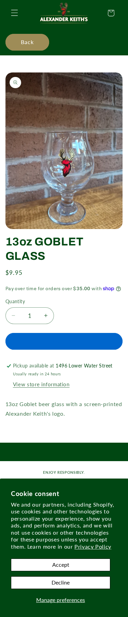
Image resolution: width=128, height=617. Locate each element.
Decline (61, 582)
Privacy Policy (92, 546)
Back (27, 42)
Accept (60, 564)
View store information (41, 384)
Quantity (15, 301)
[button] (14, 13)
